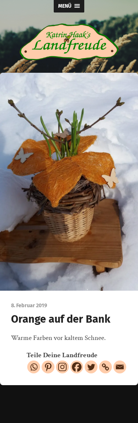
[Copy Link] (105, 367)
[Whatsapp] (33, 367)
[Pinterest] (48, 367)
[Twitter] (91, 367)
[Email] (119, 367)
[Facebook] (76, 367)
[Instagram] (62, 367)
